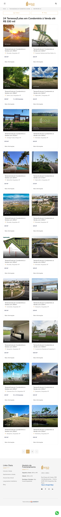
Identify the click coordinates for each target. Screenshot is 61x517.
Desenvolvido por (26, 501)
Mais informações (9, 62)
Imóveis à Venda (7, 471)
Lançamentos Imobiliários (10, 481)
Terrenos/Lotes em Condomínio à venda (19, 8)
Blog (4, 484)
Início (4, 8)
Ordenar (17, 13)
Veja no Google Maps (47, 485)
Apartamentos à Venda (9, 474)
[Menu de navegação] (5, 4)
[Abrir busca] (56, 3)
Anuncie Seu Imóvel (8, 478)
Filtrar (45, 13)
